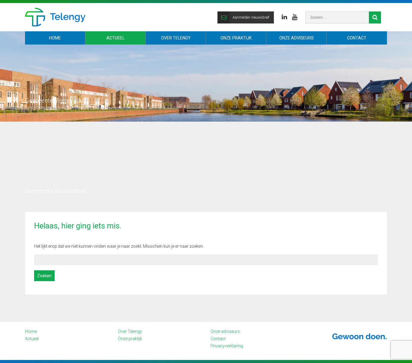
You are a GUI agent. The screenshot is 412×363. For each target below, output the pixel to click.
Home (55, 38)
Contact (356, 38)
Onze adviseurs (296, 38)
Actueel (115, 38)
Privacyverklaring (227, 345)
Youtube (294, 17)
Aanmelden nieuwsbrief (251, 17)
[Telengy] (55, 17)
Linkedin (284, 17)
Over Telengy (176, 38)
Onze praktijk (236, 38)
